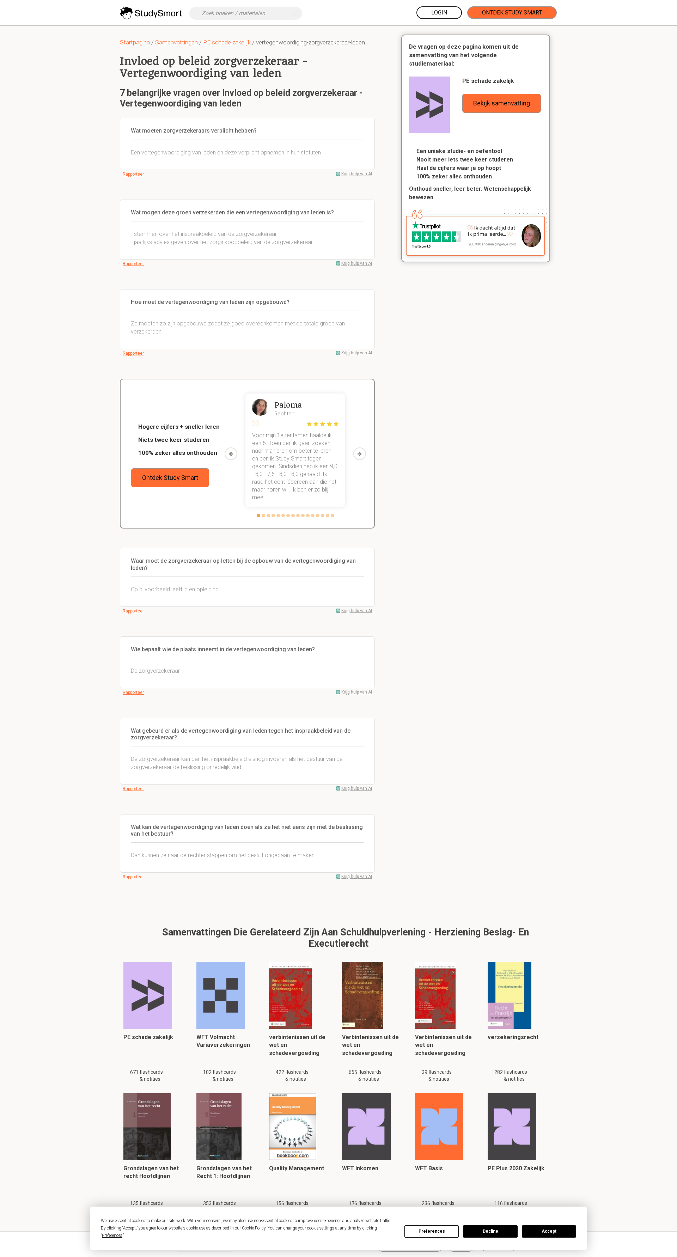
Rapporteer (133, 174)
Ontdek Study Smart (512, 12)
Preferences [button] (112, 1235)
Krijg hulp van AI (356, 173)
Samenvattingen (176, 42)
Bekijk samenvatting (501, 103)
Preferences (432, 1231)
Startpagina (135, 42)
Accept (549, 1231)
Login (439, 12)
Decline (490, 1231)
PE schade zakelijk (227, 42)
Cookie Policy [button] (254, 1228)
